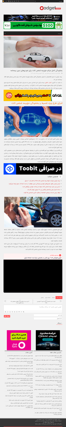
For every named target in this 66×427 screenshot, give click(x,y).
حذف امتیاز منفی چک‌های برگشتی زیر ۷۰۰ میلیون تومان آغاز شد (43, 190)
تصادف (53, 297)
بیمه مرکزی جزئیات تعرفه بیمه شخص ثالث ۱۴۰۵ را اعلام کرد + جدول (42, 181)
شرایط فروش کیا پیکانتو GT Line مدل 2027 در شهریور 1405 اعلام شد (19, 383)
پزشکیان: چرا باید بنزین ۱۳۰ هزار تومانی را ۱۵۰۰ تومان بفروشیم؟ (49, 401)
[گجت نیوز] (50, 11)
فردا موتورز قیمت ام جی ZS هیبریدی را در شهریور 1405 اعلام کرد (20, 390)
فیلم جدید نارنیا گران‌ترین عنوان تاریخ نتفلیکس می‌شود (22, 403)
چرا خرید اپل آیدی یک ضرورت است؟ (25, 371)
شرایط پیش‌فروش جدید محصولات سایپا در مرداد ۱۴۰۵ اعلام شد (49, 369)
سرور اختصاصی (49, 424)
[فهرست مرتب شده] (14, 312)
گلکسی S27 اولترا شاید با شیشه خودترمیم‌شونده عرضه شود (21, 365)
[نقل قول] (19, 312)
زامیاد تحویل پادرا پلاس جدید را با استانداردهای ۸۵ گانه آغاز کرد (20, 355)
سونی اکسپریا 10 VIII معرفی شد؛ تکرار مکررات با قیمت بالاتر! (21, 400)
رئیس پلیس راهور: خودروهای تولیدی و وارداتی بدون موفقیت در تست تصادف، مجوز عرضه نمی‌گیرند (34, 184)
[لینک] (23, 312)
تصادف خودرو (47, 297)
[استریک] (12, 312)
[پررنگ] (5, 312)
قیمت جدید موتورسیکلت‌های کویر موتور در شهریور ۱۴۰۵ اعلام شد (20, 368)
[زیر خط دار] (10, 312)
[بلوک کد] (21, 312)
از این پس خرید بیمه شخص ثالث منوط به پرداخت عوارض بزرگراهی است (41, 187)
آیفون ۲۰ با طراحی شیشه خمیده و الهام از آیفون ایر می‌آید (21, 393)
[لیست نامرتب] (17, 312)
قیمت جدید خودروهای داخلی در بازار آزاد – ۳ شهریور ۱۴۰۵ (21, 358)
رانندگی (42, 297)
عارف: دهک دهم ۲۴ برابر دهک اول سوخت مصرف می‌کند (50, 394)
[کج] (8, 312)
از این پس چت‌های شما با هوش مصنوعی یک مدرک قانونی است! (20, 302)
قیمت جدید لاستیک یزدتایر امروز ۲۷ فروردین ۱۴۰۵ (46, 302)
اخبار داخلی (48, 83)
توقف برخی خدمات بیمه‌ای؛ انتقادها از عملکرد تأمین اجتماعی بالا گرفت (42, 193)
